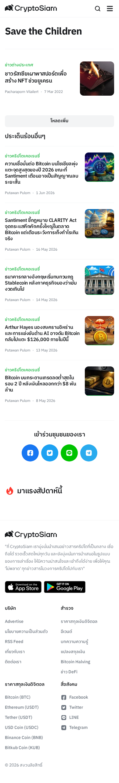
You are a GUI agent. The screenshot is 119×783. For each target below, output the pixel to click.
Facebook (78, 697)
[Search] (97, 8)
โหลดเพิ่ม (59, 121)
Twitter (76, 707)
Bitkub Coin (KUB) (22, 747)
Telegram (78, 727)
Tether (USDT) (18, 717)
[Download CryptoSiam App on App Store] (23, 587)
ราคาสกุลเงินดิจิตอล (79, 621)
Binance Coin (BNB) (24, 737)
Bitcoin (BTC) (18, 697)
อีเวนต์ (66, 631)
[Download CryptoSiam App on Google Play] (64, 587)
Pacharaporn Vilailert (21, 92)
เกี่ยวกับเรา (15, 652)
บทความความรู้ (74, 641)
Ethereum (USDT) (22, 707)
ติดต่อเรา (13, 662)
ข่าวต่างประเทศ (19, 64)
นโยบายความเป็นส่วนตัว (26, 631)
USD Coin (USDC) (21, 727)
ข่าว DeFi (69, 672)
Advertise (14, 621)
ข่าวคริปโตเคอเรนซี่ (22, 156)
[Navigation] (110, 8)
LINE (74, 717)
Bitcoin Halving (75, 662)
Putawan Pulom (17, 193)
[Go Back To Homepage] (31, 9)
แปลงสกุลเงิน (73, 652)
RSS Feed (14, 641)
